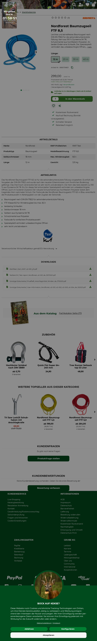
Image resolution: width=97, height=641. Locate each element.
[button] (5, 25)
